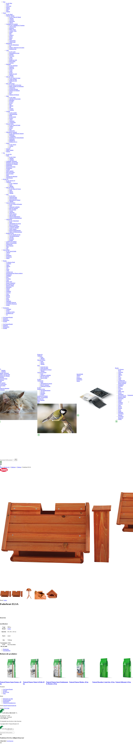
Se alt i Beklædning (14, 44)
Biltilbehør (11, 135)
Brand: (3, 600)
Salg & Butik (6, 250)
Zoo (7, 248)
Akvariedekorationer (14, 236)
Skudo (7, 299)
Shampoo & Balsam (14, 94)
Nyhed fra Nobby (10, 312)
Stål (10, 107)
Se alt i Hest (9, 3)
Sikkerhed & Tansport (11, 132)
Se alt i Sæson (12, 144)
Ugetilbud (8, 309)
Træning (8, 148)
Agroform (8, 263)
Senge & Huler (9, 173)
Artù (7, 267)
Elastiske (11, 54)
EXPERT (8, 276)
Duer (7, 194)
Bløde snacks (12, 29)
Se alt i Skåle (12, 97)
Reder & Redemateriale (15, 230)
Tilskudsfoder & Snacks (15, 223)
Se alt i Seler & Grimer (14, 78)
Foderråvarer (9, 244)
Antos (7, 265)
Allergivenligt (12, 26)
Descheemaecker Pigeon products (14, 273)
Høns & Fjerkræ (10, 187)
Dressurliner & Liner (14, 53)
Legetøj (8, 111)
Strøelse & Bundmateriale (15, 218)
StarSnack (8, 301)
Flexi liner (11, 56)
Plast (10, 104)
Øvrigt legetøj (12, 117)
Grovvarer (8, 6)
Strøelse (8, 11)
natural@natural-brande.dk (9, 705)
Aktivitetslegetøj (13, 114)
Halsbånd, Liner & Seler (12, 162)
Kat (4, 153)
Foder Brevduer (13, 197)
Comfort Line (9, 272)
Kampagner (6, 307)
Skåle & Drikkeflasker (14, 216)
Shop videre (3, 741)
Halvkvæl (11, 68)
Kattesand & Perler (10, 166)
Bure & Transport (13, 208)
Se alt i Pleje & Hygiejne (15, 85)
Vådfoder (11, 20)
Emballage (8, 255)
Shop (4, 693)
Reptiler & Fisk (10, 233)
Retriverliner (12, 61)
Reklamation (6, 320)
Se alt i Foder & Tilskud (15, 17)
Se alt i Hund (9, 14)
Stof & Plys (12, 130)
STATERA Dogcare (11, 302)
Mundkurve (12, 140)
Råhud (10, 38)
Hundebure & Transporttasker (16, 137)
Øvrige (11, 36)
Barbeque (11, 28)
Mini (10, 33)
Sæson (7, 143)
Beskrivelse (6, 649)
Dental (10, 32)
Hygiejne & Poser (13, 89)
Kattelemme (9, 165)
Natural (8, 288)
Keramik (11, 101)
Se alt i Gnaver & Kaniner (15, 204)
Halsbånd (8, 64)
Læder (10, 57)
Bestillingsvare (9, 313)
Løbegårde (11, 212)
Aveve (7, 254)
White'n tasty (12, 42)
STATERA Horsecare (11, 303)
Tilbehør (11, 75)
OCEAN (8, 292)
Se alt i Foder (12, 157)
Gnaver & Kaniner (10, 202)
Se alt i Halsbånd (13, 65)
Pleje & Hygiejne (10, 83)
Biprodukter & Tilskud (14, 200)
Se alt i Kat (9, 154)
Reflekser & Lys (13, 141)
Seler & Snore (12, 215)
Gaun (7, 280)
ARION (8, 252)
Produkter (2, 686)
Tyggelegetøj (12, 122)
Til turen (11, 108)
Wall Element (9, 178)
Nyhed (7, 310)
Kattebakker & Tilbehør (12, 164)
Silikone (11, 105)
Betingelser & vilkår (8, 698)
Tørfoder (11, 18)
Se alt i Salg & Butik (11, 251)
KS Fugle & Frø (10, 284)
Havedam (11, 238)
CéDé (7, 270)
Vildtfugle (8, 182)
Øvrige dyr (5, 179)
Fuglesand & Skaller (14, 226)
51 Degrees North (10, 262)
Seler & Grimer (10, 76)
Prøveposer (12, 21)
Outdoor (11, 126)
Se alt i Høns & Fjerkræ (15, 189)
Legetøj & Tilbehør (14, 227)
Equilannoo (9, 256)
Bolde (10, 115)
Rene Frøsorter (9, 245)
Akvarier (11, 237)
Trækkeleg (11, 121)
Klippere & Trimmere (14, 90)
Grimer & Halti (13, 79)
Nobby (8, 290)
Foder (7, 4)
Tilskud (8, 8)
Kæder (11, 69)
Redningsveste (12, 49)
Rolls (10, 39)
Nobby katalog (9, 150)
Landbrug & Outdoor (11, 241)
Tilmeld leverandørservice (9, 703)
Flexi (7, 277)
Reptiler (11, 240)
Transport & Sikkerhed (11, 176)
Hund (4, 13)
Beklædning (9, 43)
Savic (7, 298)
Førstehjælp (12, 87)
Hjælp (1, 696)
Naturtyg (11, 35)
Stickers (8, 151)
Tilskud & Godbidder (14, 207)
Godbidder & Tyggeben (12, 24)
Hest (4, 2)
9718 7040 (6, 708)
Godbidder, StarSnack (11, 161)
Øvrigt (10, 92)
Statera (7, 258)
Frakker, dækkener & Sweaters (16, 47)
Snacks (8, 7)
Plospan (8, 297)
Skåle (7, 96)
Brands (5, 260)
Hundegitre (12, 139)
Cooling (11, 146)
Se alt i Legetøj (13, 112)
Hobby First (9, 281)
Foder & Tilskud (10, 15)
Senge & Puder (10, 123)
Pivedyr (11, 118)
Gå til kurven (10, 741)
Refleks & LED (13, 60)
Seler (10, 82)
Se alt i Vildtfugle (13, 183)
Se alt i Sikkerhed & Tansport (16, 133)
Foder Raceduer (13, 198)
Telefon (2, 708)
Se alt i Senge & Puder (14, 125)
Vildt (7, 247)
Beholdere (11, 100)
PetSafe (8, 295)
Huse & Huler (12, 209)
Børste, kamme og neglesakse (16, 86)
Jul (10, 147)
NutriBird (8, 291)
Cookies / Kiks (12, 31)
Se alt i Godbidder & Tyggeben (16, 25)
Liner (7, 50)
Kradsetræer (9, 168)
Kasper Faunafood (10, 283)
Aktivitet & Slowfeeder (15, 99)
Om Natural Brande (8, 317)
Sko (10, 46)
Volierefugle (9, 219)
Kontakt (5, 321)
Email (1, 705)
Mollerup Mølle (10, 285)
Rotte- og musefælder (11, 243)
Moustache (8, 287)
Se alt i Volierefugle (14, 220)
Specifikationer (6, 650)
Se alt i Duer (12, 196)
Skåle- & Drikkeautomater (15, 232)
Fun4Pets (8, 279)
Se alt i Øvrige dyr (10, 180)
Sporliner (11, 63)
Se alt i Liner (12, 51)
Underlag (11, 110)
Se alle (39, 379)
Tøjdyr (11, 119)
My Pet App (6, 692)
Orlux (7, 294)
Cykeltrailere (12, 136)
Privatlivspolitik (7, 700)
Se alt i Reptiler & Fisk (14, 234)
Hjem (1, 467)
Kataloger (5, 318)
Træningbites (12, 40)
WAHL (8, 305)
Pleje (7, 10)
